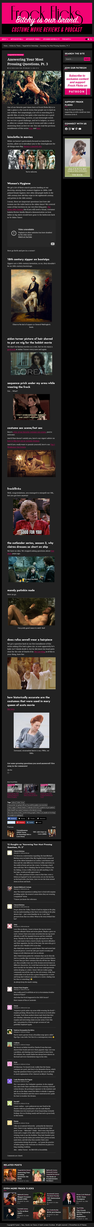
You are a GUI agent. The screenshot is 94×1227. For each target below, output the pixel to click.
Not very (10, 709)
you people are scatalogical (15, 815)
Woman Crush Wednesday (84, 1194)
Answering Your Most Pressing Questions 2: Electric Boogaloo (13, 795)
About (4, 39)
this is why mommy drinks (14, 813)
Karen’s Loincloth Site (33, 146)
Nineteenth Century (51, 1172)
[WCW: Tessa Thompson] (69, 1199)
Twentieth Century (23, 1209)
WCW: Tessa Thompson (81, 1198)
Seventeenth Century (53, 1194)
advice (14, 802)
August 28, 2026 (24, 1201)
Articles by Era (16, 39)
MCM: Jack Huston (54, 1212)
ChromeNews (73, 1225)
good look (11, 349)
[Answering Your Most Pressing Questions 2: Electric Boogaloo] (14, 788)
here (31, 128)
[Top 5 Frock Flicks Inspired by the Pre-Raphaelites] (69, 1213)
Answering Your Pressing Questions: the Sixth (24, 1176)
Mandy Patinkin (22, 807)
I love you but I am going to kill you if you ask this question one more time (27, 805)
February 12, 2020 (30, 68)
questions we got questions (47, 807)
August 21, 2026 (83, 1219)
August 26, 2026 (83, 1201)
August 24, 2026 (53, 1214)
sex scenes (19, 810)
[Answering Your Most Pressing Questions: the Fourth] (47, 788)
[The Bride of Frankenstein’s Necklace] (38, 1175)
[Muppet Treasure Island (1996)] (10, 1199)
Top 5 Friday (80, 1208)
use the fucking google (29, 813)
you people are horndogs (48, 813)
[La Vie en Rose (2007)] (10, 1213)
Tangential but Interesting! (15, 55)
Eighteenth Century (51, 1170)
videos (38, 813)
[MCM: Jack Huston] (39, 1213)
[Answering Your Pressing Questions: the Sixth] (10, 1175)
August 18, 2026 (24, 1181)
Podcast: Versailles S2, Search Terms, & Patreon (30, 794)
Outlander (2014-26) (33, 807)
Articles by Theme (32, 39)
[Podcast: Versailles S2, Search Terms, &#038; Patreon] (31, 788)
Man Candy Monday (52, 1210)
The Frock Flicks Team (15, 68)
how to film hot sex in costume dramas (23, 441)
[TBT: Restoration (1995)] (39, 1199)
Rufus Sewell (11, 810)
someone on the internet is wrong (32, 810)
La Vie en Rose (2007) (23, 1212)
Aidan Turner (20, 802)
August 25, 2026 (24, 1215)
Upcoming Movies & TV (51, 39)
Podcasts (66, 39)
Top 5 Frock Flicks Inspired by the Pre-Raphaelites (83, 1213)
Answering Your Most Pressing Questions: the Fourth (46, 795)
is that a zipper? (12, 807)
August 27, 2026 (53, 1202)
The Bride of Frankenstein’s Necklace (52, 1179)
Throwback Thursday (53, 1196)
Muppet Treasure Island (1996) (24, 1198)
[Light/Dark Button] (87, 39)
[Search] (91, 39)
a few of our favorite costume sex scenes (29, 432)
